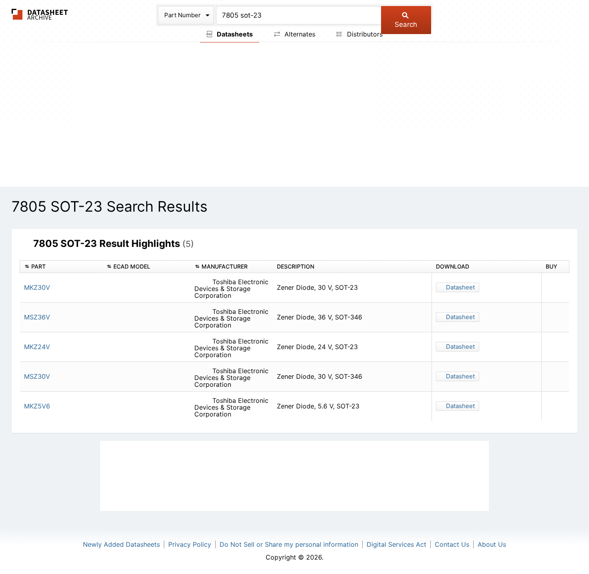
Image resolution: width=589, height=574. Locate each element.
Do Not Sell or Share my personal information (289, 544)
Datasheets (234, 34)
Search (406, 24)
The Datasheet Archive (40, 14)
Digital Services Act (396, 544)
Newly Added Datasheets (121, 544)
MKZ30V (37, 287)
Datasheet (460, 287)
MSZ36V (37, 317)
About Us (492, 544)
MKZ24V (37, 347)
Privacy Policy (189, 544)
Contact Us (452, 544)
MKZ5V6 (37, 406)
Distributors (364, 34)
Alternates (298, 34)
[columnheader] (61, 267)
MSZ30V (37, 376)
